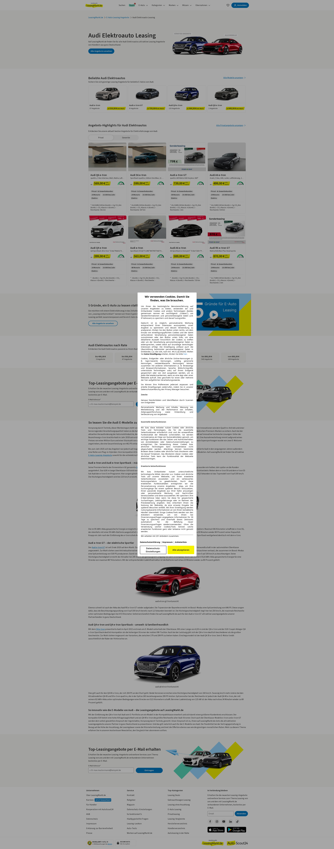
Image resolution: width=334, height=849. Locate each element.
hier (185, 354)
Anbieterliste (181, 542)
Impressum (167, 542)
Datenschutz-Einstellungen (153, 550)
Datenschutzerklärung (150, 542)
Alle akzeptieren (180, 549)
